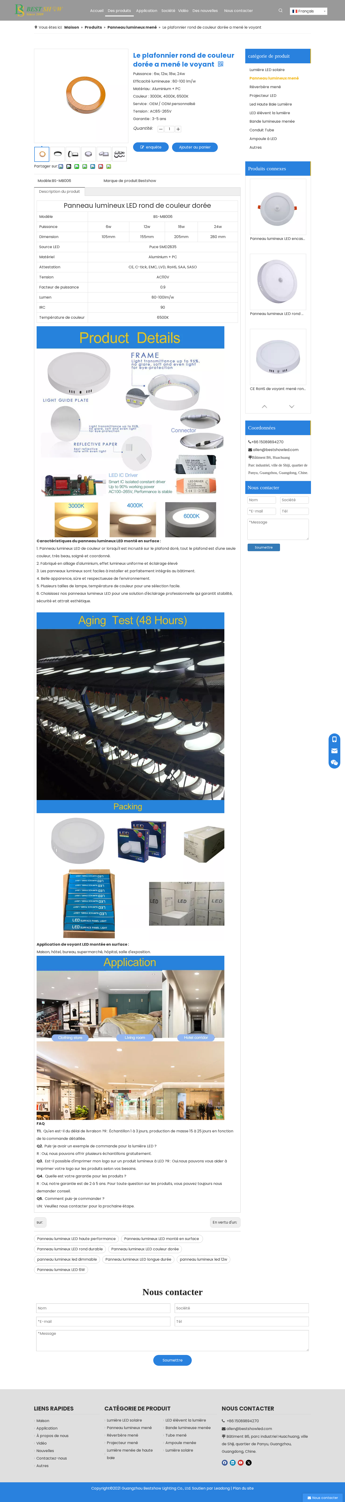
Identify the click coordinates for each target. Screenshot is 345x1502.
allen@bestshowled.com (276, 449)
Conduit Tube (261, 130)
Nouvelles (45, 1450)
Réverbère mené (265, 87)
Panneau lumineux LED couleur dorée (145, 1249)
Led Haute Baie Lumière (270, 104)
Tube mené (176, 1435)
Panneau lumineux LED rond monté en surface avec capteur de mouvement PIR (278, 238)
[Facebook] (225, 1462)
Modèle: (45, 180)
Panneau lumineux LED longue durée (138, 1259)
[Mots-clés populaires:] (280, 10)
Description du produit (59, 191)
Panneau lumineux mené (274, 78)
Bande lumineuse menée (272, 121)
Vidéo (41, 1443)
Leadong (222, 1488)
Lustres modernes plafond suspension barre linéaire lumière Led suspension (278, 388)
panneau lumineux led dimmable (67, 1259)
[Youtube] (241, 1462)
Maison (42, 1420)
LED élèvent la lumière (269, 113)
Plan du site (243, 1488)
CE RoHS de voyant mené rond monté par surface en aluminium (278, 313)
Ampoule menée (180, 1442)
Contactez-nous (51, 1458)
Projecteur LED (262, 95)
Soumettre (264, 547)
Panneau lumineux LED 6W (61, 1269)
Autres (255, 147)
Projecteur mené (122, 1442)
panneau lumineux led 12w (203, 1259)
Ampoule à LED (263, 138)
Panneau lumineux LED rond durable (70, 1249)
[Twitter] (249, 1462)
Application (47, 1428)
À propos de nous (52, 1435)
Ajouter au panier (195, 147)
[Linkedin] (233, 1462)
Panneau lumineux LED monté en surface (162, 1238)
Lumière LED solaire (267, 69)
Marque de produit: (121, 180)
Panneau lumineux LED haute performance (76, 1238)
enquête (153, 147)
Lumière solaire (179, 1450)
